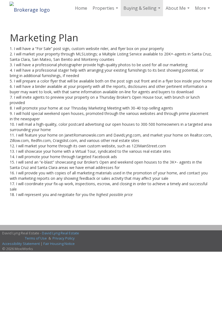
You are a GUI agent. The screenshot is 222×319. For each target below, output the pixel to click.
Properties (106, 10)
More (203, 10)
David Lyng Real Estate (60, 233)
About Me (178, 10)
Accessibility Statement (21, 243)
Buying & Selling (142, 10)
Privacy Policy (64, 238)
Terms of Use (36, 238)
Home (81, 8)
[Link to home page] (32, 8)
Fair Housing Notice (59, 243)
